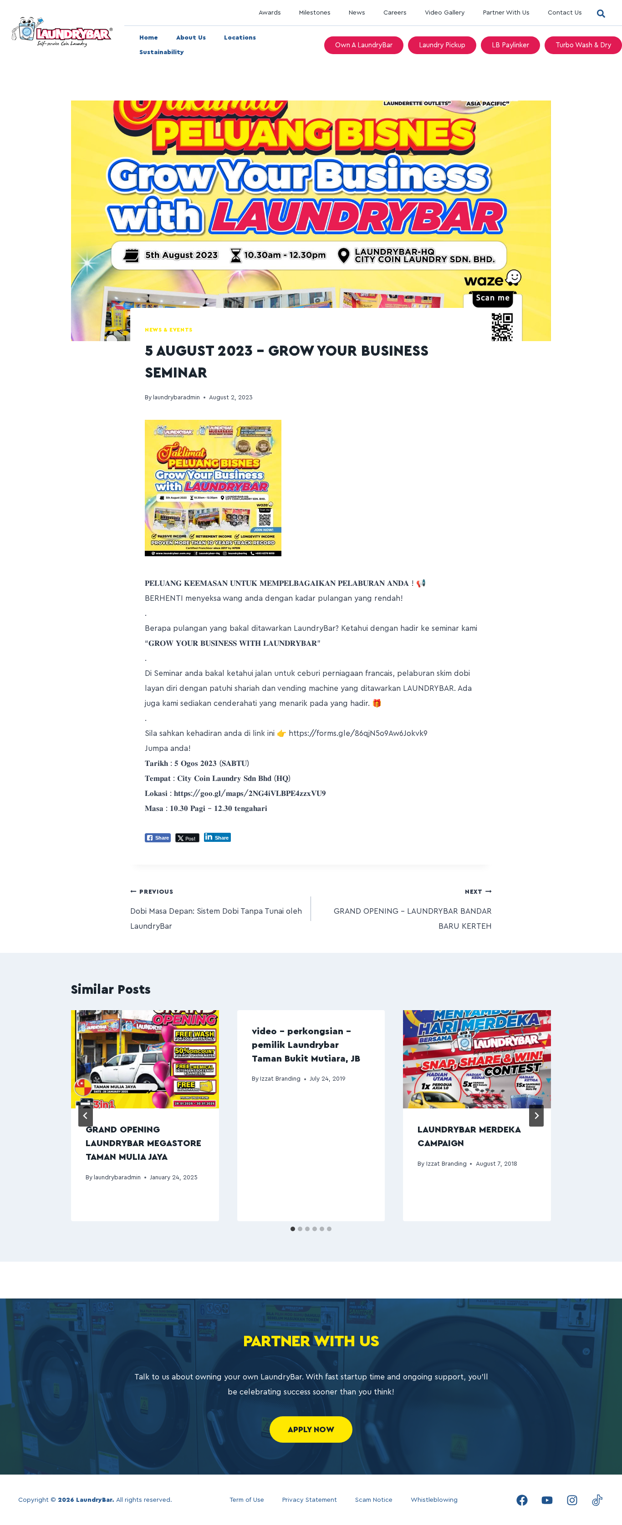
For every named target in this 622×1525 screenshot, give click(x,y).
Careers (395, 13)
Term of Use (246, 1500)
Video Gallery (445, 13)
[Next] (536, 1116)
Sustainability (161, 52)
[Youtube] (546, 1500)
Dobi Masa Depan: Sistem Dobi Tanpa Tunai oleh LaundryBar (216, 909)
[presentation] (145, 1059)
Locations (240, 38)
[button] (600, 13)
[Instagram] (572, 1500)
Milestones (315, 13)
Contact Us (565, 13)
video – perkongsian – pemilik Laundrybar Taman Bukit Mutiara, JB (306, 1045)
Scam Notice (374, 1500)
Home (148, 38)
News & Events (169, 329)
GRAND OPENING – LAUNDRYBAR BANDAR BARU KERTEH (413, 909)
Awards (270, 13)
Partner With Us (506, 13)
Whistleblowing (434, 1500)
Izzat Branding (280, 1079)
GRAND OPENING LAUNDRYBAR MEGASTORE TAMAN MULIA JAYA (143, 1143)
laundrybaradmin (176, 397)
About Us (191, 38)
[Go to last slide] (85, 1116)
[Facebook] (521, 1500)
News (357, 13)
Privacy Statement (309, 1500)
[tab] (293, 1229)
